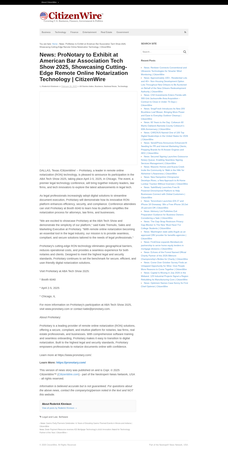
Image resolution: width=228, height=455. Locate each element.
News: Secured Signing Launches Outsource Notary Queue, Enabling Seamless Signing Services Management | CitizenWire (164, 160)
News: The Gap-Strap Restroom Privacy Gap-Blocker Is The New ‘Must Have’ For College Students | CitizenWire (162, 225)
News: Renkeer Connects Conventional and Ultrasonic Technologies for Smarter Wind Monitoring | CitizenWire (164, 71)
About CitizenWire (49, 2)
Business (46, 32)
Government (122, 32)
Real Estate (106, 32)
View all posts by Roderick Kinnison (59, 407)
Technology (60, 32)
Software (63, 416)
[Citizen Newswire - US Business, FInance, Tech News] (72, 20)
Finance (74, 32)
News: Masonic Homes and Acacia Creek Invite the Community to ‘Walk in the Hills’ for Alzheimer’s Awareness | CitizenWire (162, 170)
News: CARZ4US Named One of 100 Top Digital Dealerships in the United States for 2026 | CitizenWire (164, 136)
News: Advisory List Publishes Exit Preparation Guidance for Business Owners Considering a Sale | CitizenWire (162, 214)
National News (110, 86)
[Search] (184, 52)
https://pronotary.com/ (71, 362)
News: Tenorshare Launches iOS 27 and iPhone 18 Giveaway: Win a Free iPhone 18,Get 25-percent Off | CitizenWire (164, 204)
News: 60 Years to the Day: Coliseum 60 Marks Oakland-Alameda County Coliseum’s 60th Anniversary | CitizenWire (162, 125)
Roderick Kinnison (50, 86)
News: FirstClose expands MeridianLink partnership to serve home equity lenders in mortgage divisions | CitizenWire (162, 245)
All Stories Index (86, 86)
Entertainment (89, 32)
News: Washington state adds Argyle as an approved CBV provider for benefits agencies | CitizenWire (163, 235)
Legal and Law (50, 416)
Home (54, 43)
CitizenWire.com (68, 374)
